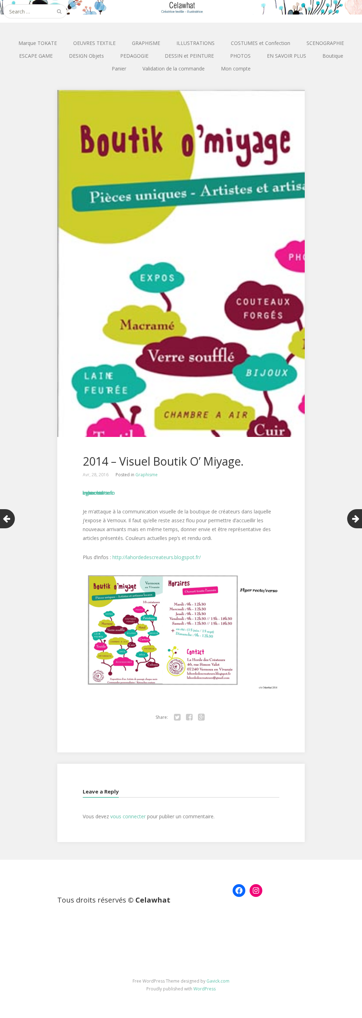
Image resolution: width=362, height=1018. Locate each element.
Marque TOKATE (37, 43)
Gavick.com (217, 981)
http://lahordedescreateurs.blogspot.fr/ (156, 557)
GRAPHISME (146, 43)
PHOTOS (240, 55)
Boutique (332, 55)
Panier (119, 68)
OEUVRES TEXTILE (94, 43)
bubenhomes (98, 492)
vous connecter (128, 816)
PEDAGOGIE (134, 55)
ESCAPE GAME (36, 55)
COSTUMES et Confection (260, 43)
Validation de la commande (173, 68)
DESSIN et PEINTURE (189, 55)
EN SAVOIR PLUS (286, 55)
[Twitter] (177, 717)
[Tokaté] (181, 7)
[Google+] (201, 717)
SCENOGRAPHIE (325, 43)
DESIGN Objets (86, 55)
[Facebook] (189, 717)
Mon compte (236, 68)
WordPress (204, 989)
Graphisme (146, 475)
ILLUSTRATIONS (195, 43)
